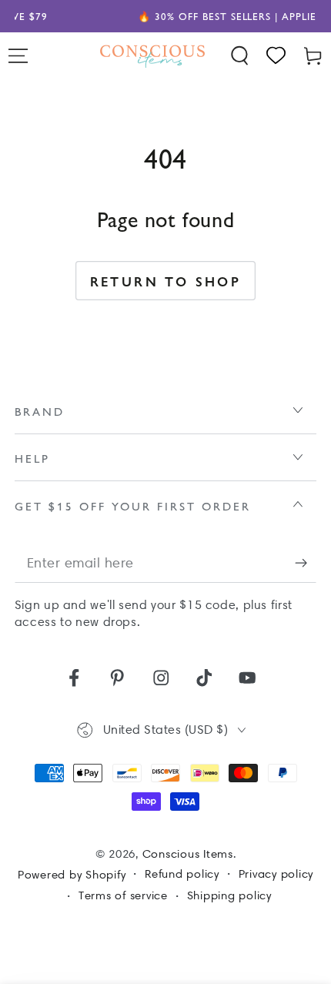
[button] (240, 55)
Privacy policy (276, 874)
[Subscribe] (306, 563)
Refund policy (182, 874)
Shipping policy (229, 895)
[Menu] (18, 55)
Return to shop (166, 281)
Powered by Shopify (72, 875)
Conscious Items (187, 854)
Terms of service (123, 895)
